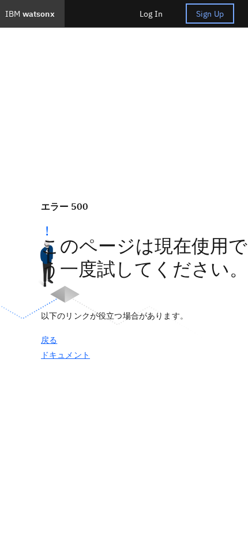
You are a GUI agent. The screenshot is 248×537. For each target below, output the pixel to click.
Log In (151, 13)
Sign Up (210, 14)
